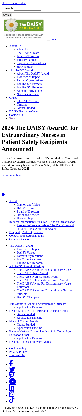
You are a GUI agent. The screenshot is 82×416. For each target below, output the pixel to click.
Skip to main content (14, 3)
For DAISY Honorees (30, 87)
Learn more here (11, 175)
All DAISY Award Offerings (26, 266)
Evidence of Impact (28, 77)
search (54, 39)
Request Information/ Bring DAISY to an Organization (42, 221)
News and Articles (28, 215)
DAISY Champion (28, 297)
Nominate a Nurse (28, 94)
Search (9, 8)
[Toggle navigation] (48, 40)
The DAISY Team (28, 52)
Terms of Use (17, 355)
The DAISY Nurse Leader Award (37, 276)
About (13, 201)
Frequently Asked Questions (26, 232)
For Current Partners (29, 259)
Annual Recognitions (29, 90)
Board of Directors (28, 56)
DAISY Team (25, 208)
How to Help (25, 66)
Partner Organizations (30, 80)
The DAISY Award (21, 70)
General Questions (20, 239)
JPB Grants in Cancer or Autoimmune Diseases (37, 303)
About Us (15, 46)
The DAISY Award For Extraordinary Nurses (44, 269)
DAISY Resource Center (24, 111)
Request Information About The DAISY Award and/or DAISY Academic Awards (45, 227)
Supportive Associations (31, 63)
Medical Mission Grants (23, 321)
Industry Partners (27, 59)
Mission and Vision (28, 204)
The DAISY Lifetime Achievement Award (42, 280)
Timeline (22, 104)
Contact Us (16, 115)
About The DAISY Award (33, 73)
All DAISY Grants (28, 101)
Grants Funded (26, 108)
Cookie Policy (17, 348)
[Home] (24, 39)
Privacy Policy (18, 351)
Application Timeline (29, 307)
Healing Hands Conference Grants (30, 341)
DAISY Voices (26, 252)
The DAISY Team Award (32, 273)
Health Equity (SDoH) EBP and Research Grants (38, 310)
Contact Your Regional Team (26, 235)
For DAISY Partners (29, 83)
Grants (13, 97)
